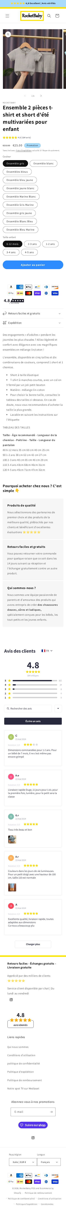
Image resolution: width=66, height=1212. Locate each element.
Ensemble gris (15, 163)
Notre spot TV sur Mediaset (23, 1088)
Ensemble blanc (44, 163)
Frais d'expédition (24, 150)
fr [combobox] (47, 650)
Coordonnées (47, 1204)
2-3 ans (32, 244)
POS (33, 1188)
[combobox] (58, 708)
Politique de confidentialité (21, 1198)
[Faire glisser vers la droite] (41, 96)
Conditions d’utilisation (49, 1198)
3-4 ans (11, 252)
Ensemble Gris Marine (20, 204)
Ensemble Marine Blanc (21, 196)
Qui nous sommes (18, 1047)
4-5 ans (29, 252)
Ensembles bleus (17, 171)
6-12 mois (13, 244)
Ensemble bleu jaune (20, 180)
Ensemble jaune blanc (20, 188)
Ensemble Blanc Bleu (20, 221)
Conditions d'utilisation (21, 1055)
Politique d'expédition (20, 1071)
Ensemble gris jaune (19, 213)
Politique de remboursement (24, 1080)
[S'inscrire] (51, 1112)
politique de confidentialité (23, 1063)
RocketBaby (25, 1188)
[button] (7, 16)
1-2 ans (50, 244)
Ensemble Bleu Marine (20, 229)
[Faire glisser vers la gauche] (25, 96)
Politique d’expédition (26, 1204)
